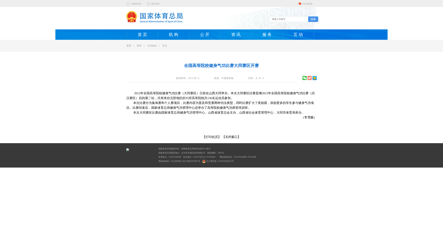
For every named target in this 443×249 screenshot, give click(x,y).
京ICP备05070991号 (191, 161)
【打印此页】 (211, 137)
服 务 (267, 34)
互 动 (298, 34)
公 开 (204, 34)
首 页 (142, 34)
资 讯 (236, 34)
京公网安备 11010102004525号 (220, 161)
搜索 (313, 19)
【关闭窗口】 (231, 137)
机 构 (173, 34)
